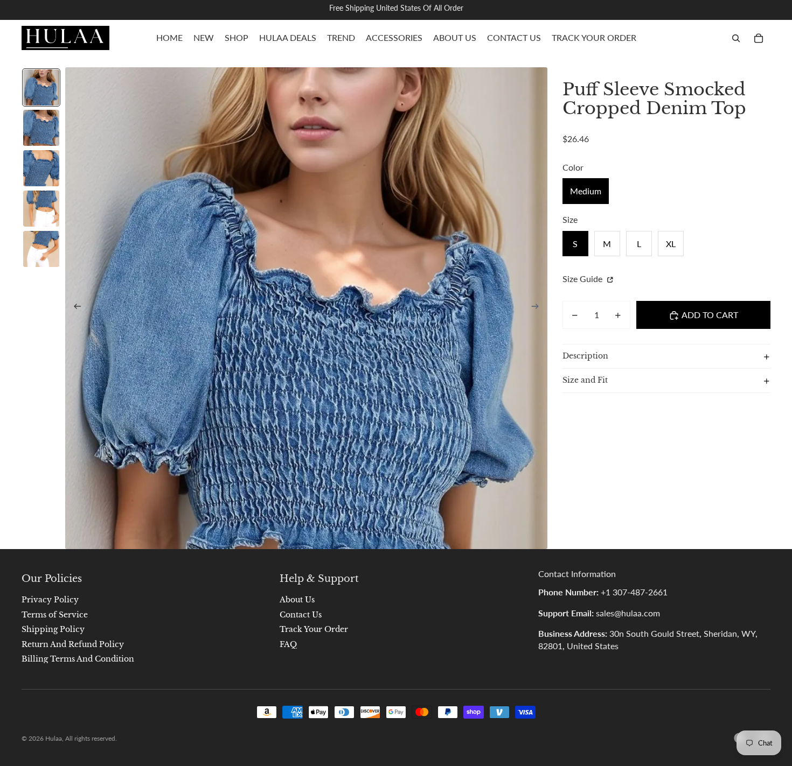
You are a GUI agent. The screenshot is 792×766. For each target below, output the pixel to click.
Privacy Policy (50, 600)
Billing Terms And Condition (78, 659)
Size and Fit (585, 380)
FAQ (288, 644)
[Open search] (736, 38)
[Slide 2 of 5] (41, 128)
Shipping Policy (53, 629)
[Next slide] (538, 308)
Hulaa (53, 738)
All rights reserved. (91, 738)
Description (585, 356)
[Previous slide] (74, 308)
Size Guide (583, 279)
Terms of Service (55, 615)
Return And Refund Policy (73, 644)
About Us (297, 600)
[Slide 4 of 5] (41, 209)
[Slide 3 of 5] (41, 168)
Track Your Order (314, 629)
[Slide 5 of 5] (41, 249)
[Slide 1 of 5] (41, 87)
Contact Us (301, 615)
